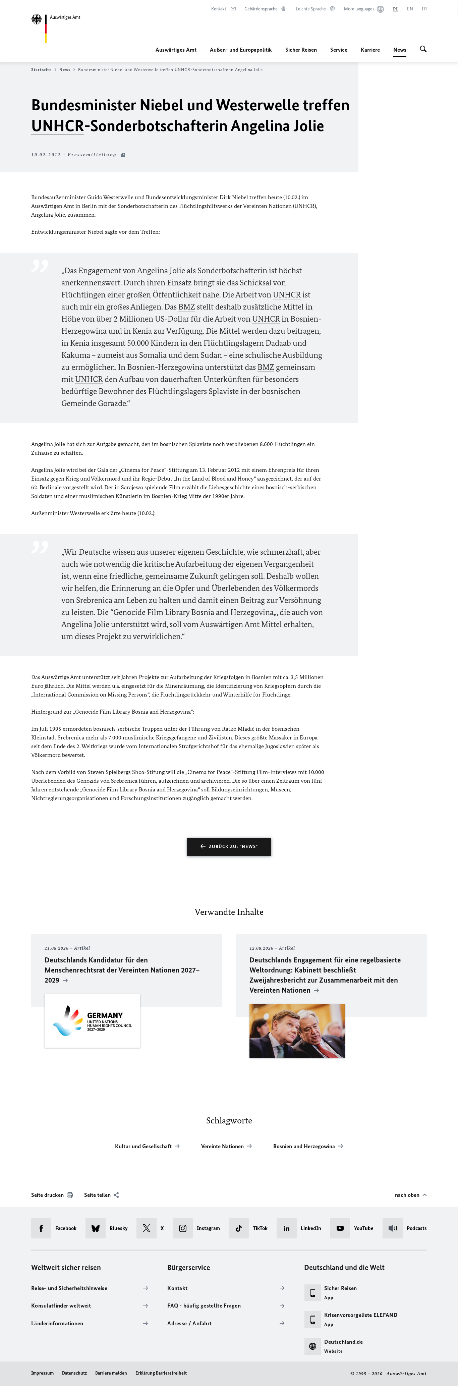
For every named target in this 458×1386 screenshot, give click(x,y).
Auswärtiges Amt (176, 49)
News (399, 51)
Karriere (370, 49)
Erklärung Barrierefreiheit (161, 1373)
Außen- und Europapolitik (241, 49)
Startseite (41, 69)
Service (338, 49)
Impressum (42, 1373)
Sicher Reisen (301, 49)
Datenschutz (74, 1373)
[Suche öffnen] (423, 49)
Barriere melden (111, 1373)
